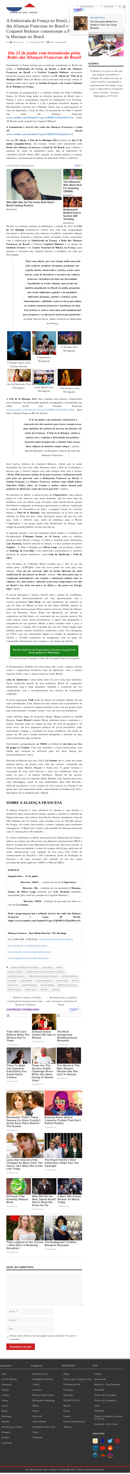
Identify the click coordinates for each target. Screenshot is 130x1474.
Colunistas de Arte (72, 1384)
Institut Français (69, 976)
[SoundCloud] (102, 1457)
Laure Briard (26, 981)
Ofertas (35, 1411)
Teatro (35, 1432)
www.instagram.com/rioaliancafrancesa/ (28, 958)
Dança (4, 1411)
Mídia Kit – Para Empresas (107, 1384)
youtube (44, 989)
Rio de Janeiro (47, 985)
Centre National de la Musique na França (45, 972)
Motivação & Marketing (43, 1400)
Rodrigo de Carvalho (67, 985)
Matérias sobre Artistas (43, 1395)
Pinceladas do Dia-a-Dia (43, 1427)
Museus (66, 1406)
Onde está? (37, 1416)
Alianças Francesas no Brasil (25, 967)
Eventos (5, 1437)
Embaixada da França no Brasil (43, 976)
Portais (66, 1411)
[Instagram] (110, 1457)
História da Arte (39, 1374)
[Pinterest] (117, 1442)
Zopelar (55, 989)
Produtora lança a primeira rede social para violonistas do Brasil (61, 1001)
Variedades (37, 1437)
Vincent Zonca (14, 989)
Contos (5, 1400)
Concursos (68, 1390)
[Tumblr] (117, 1449)
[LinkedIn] (95, 1449)
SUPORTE (99, 1411)
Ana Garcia (47, 967)
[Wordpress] (95, 1457)
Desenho (6, 1421)
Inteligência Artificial (42, 1379)
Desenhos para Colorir (12, 1427)
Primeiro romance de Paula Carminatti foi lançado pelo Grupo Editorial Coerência (25, 1001)
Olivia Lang (13, 985)
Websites (67, 1427)
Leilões (35, 1384)
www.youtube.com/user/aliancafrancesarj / (29, 952)
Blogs (66, 1374)
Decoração (6, 1416)
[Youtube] (102, 1449)
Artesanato (7, 1384)
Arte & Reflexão (9, 1379)
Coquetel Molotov (16, 976)
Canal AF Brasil (15, 972)
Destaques (6, 1432)
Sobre (97, 1406)
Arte (4, 1374)
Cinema (5, 1390)
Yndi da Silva (30, 989)
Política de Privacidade (105, 1395)
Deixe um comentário (58, 42)
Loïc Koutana (62, 981)
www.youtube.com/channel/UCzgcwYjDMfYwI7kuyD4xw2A (40, 409)
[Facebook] (102, 1442)
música (75, 981)
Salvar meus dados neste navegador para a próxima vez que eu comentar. (43, 1337)
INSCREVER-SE (71, 1400)
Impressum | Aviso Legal (105, 1424)
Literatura (37, 1390)
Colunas (5, 1395)
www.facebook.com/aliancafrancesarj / (28, 945)
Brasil (59, 967)
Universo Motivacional (74, 1421)
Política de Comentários (105, 1400)
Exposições (7, 1443)
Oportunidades (39, 1421)
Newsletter (99, 1390)
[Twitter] (110, 1442)
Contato (98, 1374)
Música (35, 1406)
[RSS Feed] (95, 1442)
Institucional (100, 1379)
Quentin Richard (29, 985)
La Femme (12, 981)
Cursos (5, 1406)
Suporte (67, 1416)
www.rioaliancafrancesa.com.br (55, 939)
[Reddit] (110, 1449)
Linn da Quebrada (44, 981)
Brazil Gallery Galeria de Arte (77, 1379)
